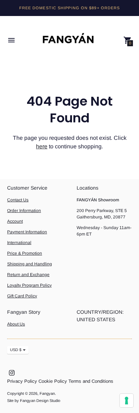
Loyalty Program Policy (29, 285)
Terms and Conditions (90, 381)
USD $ (15, 350)
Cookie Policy (52, 381)
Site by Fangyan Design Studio (33, 400)
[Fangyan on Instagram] (12, 372)
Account (15, 221)
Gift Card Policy (22, 295)
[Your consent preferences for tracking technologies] (126, 400)
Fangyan (47, 393)
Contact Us (18, 199)
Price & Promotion (24, 253)
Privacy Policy (22, 381)
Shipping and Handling (29, 263)
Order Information (24, 210)
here (41, 146)
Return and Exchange (28, 274)
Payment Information (27, 231)
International (19, 242)
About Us (16, 324)
